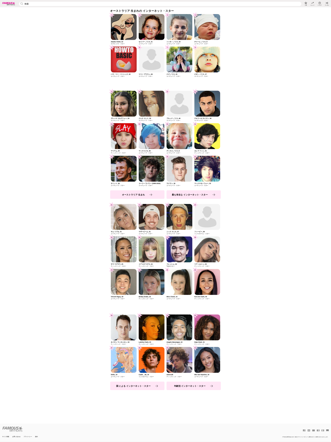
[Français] (318, 430)
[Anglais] (304, 430)
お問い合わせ (16, 436)
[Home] (83, 429)
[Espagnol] (309, 430)
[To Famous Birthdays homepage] (8, 3)
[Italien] (323, 430)
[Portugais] (313, 430)
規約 (36, 436)
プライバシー (28, 436)
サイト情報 (5, 436)
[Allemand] (327, 430)
